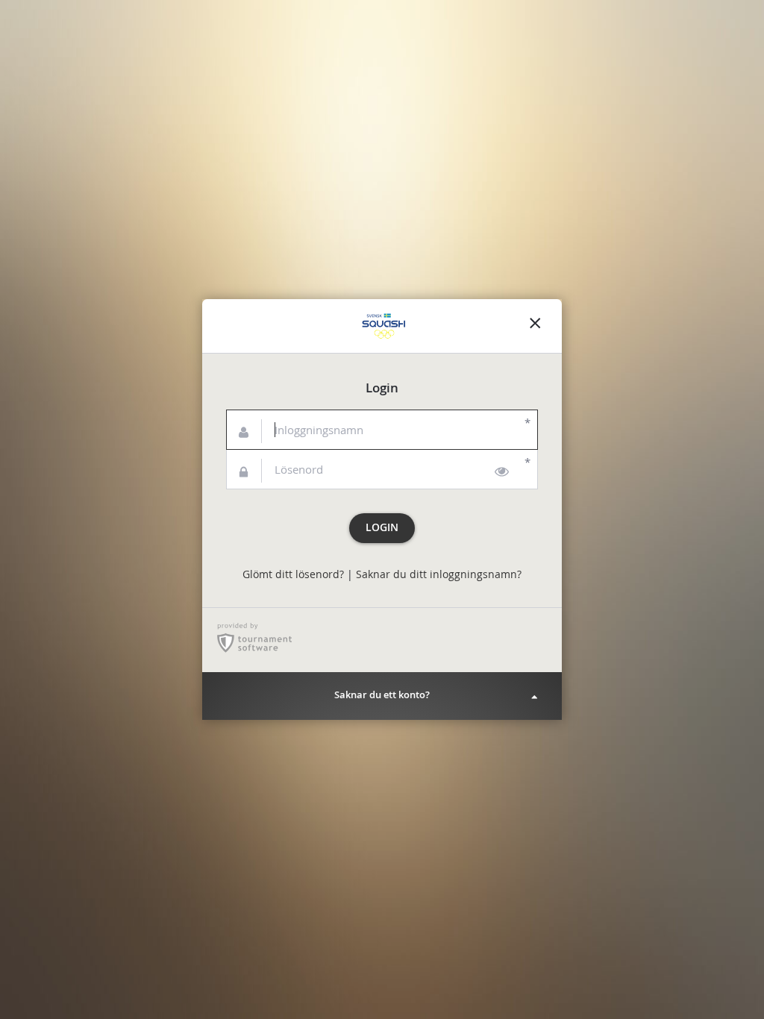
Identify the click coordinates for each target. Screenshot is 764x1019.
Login (382, 527)
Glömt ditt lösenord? (293, 574)
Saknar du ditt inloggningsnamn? (439, 574)
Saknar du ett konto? (382, 695)
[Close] (535, 326)
